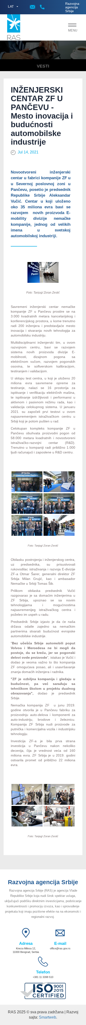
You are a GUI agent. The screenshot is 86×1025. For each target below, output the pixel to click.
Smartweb (47, 1017)
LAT (11, 6)
